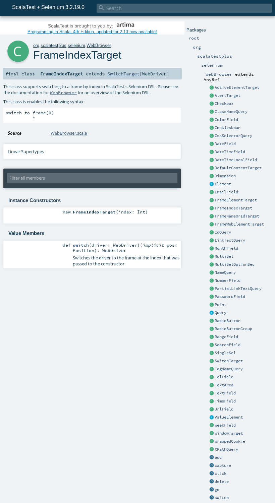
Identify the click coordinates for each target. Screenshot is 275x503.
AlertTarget (227, 95)
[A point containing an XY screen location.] (211, 305)
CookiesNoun (227, 127)
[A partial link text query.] (211, 289)
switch (222, 497)
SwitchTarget (229, 361)
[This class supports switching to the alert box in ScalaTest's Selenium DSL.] (211, 96)
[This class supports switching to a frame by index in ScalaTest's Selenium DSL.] (211, 208)
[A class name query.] (211, 112)
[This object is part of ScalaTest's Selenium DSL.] (211, 457)
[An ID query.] (211, 232)
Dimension (225, 176)
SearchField (227, 344)
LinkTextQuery (230, 240)
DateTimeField (230, 151)
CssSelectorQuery (233, 135)
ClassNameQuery (231, 111)
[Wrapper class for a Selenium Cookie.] (211, 441)
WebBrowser (99, 45)
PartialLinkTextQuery (238, 288)
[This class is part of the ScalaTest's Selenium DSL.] (211, 128)
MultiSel (224, 256)
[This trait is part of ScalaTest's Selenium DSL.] (211, 313)
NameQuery (225, 272)
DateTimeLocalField (236, 160)
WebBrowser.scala (69, 133)
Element (223, 184)
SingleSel (225, 353)
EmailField (226, 192)
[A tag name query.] (211, 369)
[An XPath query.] (211, 449)
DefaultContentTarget (238, 168)
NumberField (227, 280)
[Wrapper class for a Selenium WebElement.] (211, 184)
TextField (225, 393)
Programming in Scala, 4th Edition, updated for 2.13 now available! (92, 31)
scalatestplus (53, 45)
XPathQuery (226, 449)
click (220, 473)
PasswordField (230, 296)
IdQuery (223, 232)
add (218, 457)
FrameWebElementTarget (239, 224)
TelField (224, 377)
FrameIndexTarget (233, 208)
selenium (76, 45)
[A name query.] (211, 272)
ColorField (226, 119)
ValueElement (229, 417)
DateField (225, 143)
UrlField (224, 409)
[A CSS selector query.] (211, 136)
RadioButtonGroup (233, 328)
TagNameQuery (229, 369)
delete (222, 481)
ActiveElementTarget (237, 87)
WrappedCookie (230, 441)
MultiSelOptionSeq (235, 264)
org (36, 45)
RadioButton (227, 320)
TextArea (224, 385)
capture (223, 465)
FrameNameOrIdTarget (237, 216)
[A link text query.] (211, 240)
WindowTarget (229, 433)
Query (220, 312)
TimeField (225, 401)
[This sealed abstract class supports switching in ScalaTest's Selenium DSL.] (211, 361)
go (217, 489)
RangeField (226, 336)
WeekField (225, 425)
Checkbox (224, 103)
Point (220, 304)
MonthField (226, 248)
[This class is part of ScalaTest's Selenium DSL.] (211, 104)
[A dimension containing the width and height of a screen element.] (211, 176)
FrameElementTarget (236, 200)
